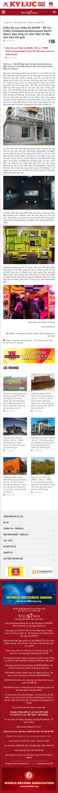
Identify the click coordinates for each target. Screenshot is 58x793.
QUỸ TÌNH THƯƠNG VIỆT (13, 559)
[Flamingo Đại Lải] (42, 571)
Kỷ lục (6, 523)
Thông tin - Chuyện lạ (13, 529)
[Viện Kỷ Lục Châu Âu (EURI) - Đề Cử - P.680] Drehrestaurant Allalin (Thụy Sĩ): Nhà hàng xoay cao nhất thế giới (29, 51)
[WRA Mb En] (29, 593)
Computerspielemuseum (22, 340)
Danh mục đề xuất (36, 22)
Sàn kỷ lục (8, 553)
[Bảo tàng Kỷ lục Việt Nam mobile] (29, 355)
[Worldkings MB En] (29, 778)
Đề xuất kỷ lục (20, 22)
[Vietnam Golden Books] (16, 571)
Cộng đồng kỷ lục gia (13, 517)
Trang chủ (7, 22)
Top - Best (8, 541)
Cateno (33, 763)
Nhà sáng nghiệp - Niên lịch (15, 535)
